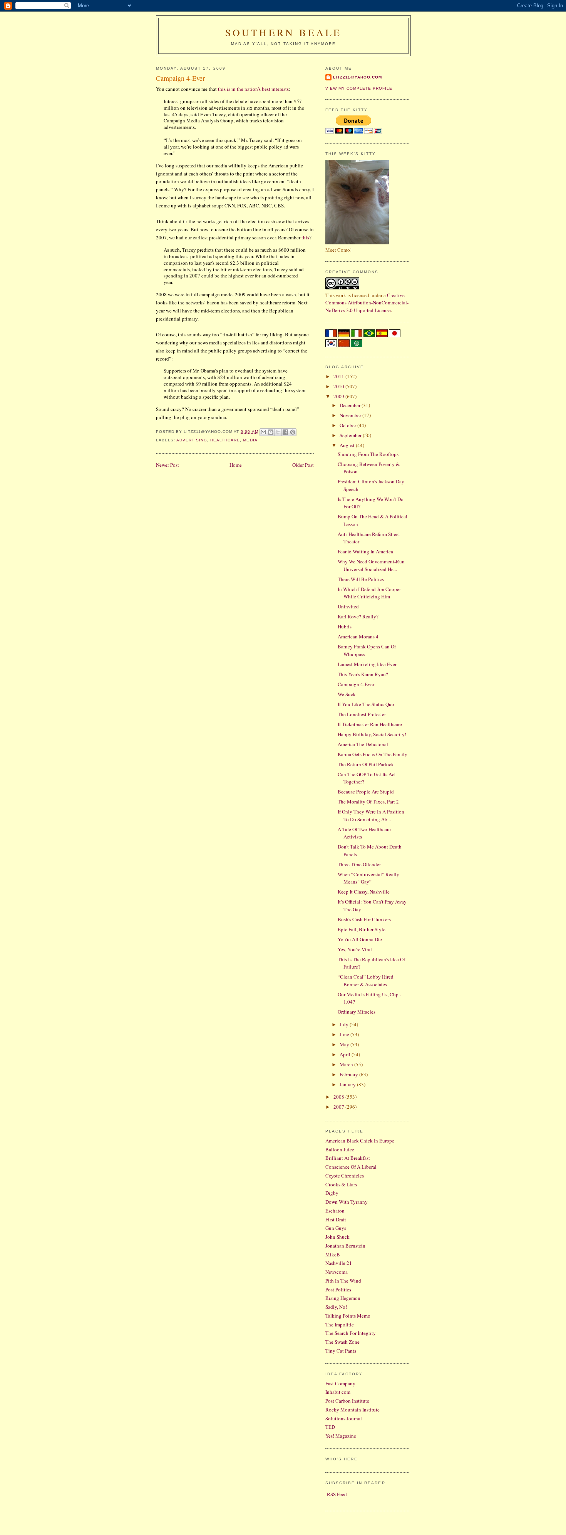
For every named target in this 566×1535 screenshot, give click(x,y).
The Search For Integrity (350, 1333)
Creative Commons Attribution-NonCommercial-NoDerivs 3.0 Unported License (367, 303)
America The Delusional (363, 744)
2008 (339, 1096)
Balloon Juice (339, 1149)
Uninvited (348, 606)
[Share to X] (278, 432)
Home (235, 464)
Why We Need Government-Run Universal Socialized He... (371, 565)
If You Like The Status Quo (366, 704)
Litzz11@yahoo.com (357, 77)
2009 (339, 396)
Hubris (345, 626)
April (346, 1054)
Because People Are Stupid (366, 791)
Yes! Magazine (340, 1435)
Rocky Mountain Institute (352, 1409)
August (348, 445)
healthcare (225, 440)
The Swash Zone (342, 1341)
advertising (191, 440)
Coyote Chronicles (344, 1175)
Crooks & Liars (341, 1184)
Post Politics (338, 1289)
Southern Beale (283, 32)
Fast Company (340, 1383)
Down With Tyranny (346, 1201)
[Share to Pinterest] (292, 432)
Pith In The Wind (343, 1280)
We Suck (347, 694)
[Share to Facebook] (285, 432)
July (345, 1024)
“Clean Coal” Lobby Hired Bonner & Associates (366, 980)
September (351, 435)
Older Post (303, 464)
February (349, 1074)
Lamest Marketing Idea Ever (367, 664)
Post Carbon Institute (347, 1400)
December (351, 405)
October (348, 425)
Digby (331, 1192)
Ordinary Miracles (356, 1011)
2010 (339, 386)
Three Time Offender (359, 864)
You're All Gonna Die (360, 939)
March (347, 1064)
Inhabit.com (337, 1391)
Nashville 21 (338, 1262)
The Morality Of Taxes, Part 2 (368, 801)
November (351, 415)
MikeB (332, 1254)
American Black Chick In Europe (359, 1140)
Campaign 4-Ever (356, 684)
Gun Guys (335, 1227)
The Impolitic (339, 1324)
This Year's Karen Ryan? (363, 674)
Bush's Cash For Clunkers (364, 919)
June (345, 1034)
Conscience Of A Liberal (351, 1166)
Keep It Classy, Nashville (364, 891)
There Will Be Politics (361, 579)
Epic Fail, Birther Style (361, 929)
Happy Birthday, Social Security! (372, 734)
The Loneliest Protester (362, 714)
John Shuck (337, 1236)
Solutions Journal (343, 1418)
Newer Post (167, 464)
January (348, 1084)
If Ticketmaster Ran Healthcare (370, 724)
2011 (339, 376)
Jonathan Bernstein (345, 1245)
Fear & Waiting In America (365, 551)
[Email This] (263, 432)
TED (330, 1426)
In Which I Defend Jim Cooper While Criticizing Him (369, 593)
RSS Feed (337, 1494)
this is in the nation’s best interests (253, 88)
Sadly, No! (336, 1306)
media (250, 440)
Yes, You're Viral (355, 949)
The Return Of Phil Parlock (366, 764)
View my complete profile (358, 88)
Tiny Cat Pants (340, 1350)
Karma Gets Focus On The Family (372, 754)
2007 (339, 1106)
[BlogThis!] (271, 432)
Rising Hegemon (342, 1297)
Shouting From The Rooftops (368, 454)
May (345, 1044)
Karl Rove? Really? (358, 616)
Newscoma (336, 1271)
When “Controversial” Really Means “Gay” (368, 878)
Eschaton (335, 1210)
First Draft (335, 1219)
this (305, 237)
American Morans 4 (358, 636)
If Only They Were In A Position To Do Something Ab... (371, 815)
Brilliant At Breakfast (347, 1157)
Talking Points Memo (347, 1315)
